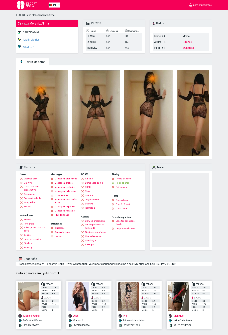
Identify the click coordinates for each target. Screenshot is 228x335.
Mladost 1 (28, 47)
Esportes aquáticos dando (125, 223)
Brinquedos (29, 202)
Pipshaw (28, 243)
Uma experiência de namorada (94, 226)
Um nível (28, 183)
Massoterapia (61, 195)
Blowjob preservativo (95, 221)
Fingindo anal (122, 183)
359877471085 (132, 325)
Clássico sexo (31, 178)
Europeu (187, 42)
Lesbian (58, 236)
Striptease (59, 228)
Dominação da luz (94, 183)
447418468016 (82, 325)
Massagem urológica (65, 187)
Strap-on (89, 195)
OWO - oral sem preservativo (31, 188)
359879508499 (31, 32)
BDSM (88, 187)
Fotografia (29, 223)
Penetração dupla (32, 198)
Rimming (28, 247)
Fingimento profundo (95, 232)
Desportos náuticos (125, 228)
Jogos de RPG (92, 199)
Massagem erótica (64, 183)
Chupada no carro (93, 236)
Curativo (89, 203)
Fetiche (27, 206)
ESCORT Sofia (23, 15)
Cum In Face (121, 208)
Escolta (27, 219)
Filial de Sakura (62, 215)
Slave (87, 191)
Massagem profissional (66, 178)
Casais (27, 235)
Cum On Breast (123, 204)
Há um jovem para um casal (34, 229)
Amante (89, 178)
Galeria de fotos (34, 62)
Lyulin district (31, 39)
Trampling (90, 208)
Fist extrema (121, 187)
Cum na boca (122, 200)
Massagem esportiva (65, 206)
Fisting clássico (123, 178)
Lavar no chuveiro (32, 239)
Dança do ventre (62, 232)
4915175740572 (182, 325)
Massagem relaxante (65, 210)
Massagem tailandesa (65, 191)
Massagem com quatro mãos (66, 201)
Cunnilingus (90, 240)
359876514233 (32, 325)
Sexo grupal (30, 194)
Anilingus (89, 244)
